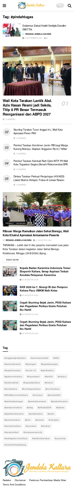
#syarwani (31, 425)
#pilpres (60, 407)
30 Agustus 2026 (29, 279)
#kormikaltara (52, 388)
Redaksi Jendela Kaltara (38, 34)
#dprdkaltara (47, 370)
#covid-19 (31, 370)
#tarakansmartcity (33, 432)
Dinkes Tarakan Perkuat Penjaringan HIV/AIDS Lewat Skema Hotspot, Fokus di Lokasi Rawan (38, 178)
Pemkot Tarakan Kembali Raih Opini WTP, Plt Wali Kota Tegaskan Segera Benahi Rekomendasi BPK (40, 162)
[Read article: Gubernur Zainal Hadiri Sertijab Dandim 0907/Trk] (12, 30)
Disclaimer (20, 480)
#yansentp (60, 438)
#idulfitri (49, 376)
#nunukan (38, 394)
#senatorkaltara (12, 425)
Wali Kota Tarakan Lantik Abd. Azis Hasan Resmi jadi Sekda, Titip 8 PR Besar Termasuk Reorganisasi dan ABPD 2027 (27, 107)
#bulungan (31, 364)
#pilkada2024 (44, 407)
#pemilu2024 (54, 394)
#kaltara (62, 376)
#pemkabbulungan (13, 401)
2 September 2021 (33, 38)
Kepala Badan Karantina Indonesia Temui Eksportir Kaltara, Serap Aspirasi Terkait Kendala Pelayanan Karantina (45, 271)
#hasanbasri (33, 376)
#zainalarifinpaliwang (15, 444)
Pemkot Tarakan (16, 223)
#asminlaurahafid (39, 357)
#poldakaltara (36, 413)
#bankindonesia (12, 364)
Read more (14, 259)
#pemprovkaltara (13, 407)
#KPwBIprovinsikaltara (16, 394)
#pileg (30, 407)
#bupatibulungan (49, 364)
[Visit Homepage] (31, 5)
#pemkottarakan (59, 401)
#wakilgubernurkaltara (15, 438)
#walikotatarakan (41, 438)
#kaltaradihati (11, 382)
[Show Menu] (4, 5)
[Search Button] (69, 5)
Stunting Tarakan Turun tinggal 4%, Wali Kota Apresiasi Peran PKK (38, 131)
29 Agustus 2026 (29, 295)
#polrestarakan (12, 419)
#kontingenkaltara (31, 388)
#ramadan (54, 419)
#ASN (56, 357)
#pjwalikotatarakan (14, 413)
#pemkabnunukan (37, 401)
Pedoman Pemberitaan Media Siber (47, 480)
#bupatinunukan (12, 370)
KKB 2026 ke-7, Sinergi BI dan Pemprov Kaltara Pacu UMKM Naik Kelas (44, 288)
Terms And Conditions (14, 484)
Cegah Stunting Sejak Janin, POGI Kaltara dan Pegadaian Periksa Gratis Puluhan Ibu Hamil (45, 306)
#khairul (49, 382)
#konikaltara (10, 388)
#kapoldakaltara (31, 382)
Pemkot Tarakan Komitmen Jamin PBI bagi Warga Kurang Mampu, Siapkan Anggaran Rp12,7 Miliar (40, 147)
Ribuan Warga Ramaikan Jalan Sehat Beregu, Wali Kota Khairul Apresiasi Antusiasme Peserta (35, 233)
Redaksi (7, 480)
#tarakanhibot (11, 432)
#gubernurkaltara (13, 376)
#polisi (51, 413)
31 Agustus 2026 (43, 240)
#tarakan (45, 425)
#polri (28, 419)
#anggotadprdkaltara (15, 357)
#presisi (40, 419)
